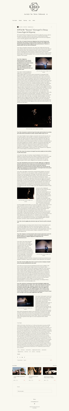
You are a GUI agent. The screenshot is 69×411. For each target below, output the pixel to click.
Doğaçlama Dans (20, 351)
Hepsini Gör (55, 365)
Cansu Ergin (38, 351)
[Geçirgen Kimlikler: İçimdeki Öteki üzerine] (19, 371)
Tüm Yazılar (14, 20)
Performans (23, 349)
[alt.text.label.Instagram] (46, 14)
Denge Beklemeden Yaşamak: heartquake (33, 377)
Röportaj (25, 20)
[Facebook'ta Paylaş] (17, 357)
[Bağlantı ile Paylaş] (24, 357)
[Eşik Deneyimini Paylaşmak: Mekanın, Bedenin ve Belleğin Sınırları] (50, 371)
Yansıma (33, 351)
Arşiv (30, 20)
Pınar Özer (26, 351)
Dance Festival (28, 349)
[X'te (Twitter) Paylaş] (19, 357)
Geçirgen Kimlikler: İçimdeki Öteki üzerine (19, 377)
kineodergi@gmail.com (34, 401)
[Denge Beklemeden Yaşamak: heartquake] (34, 371)
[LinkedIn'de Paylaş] (22, 357)
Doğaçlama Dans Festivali (36, 349)
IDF (30, 351)
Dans (18, 349)
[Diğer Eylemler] (51, 27)
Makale (20, 20)
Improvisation (44, 349)
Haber (34, 20)
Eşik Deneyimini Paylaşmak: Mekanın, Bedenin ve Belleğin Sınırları (49, 377)
